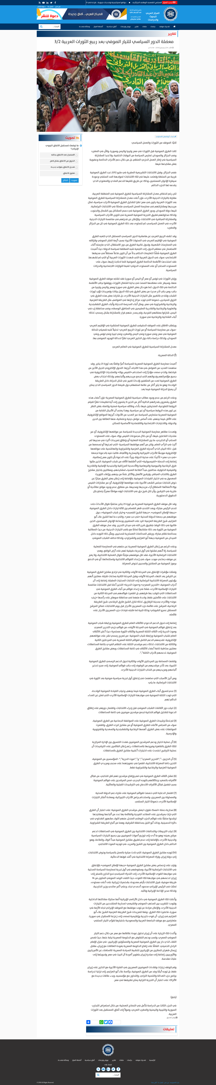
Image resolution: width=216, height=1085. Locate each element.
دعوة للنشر (41, 6)
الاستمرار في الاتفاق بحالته (63, 155)
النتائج (65, 180)
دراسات (153, 26)
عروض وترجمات (125, 26)
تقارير (136, 26)
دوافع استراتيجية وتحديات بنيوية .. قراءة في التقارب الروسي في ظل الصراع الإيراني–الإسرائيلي (115, 2)
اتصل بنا (50, 6)
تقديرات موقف (164, 26)
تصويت (70, 138)
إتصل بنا (160, 1082)
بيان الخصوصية (174, 1082)
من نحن (57, 6)
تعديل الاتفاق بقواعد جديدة (63, 167)
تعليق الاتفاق (69, 174)
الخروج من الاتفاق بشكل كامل (62, 161)
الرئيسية (152, 1060)
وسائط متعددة (84, 26)
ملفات (144, 26)
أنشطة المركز (98, 26)
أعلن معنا (154, 1082)
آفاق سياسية (112, 26)
